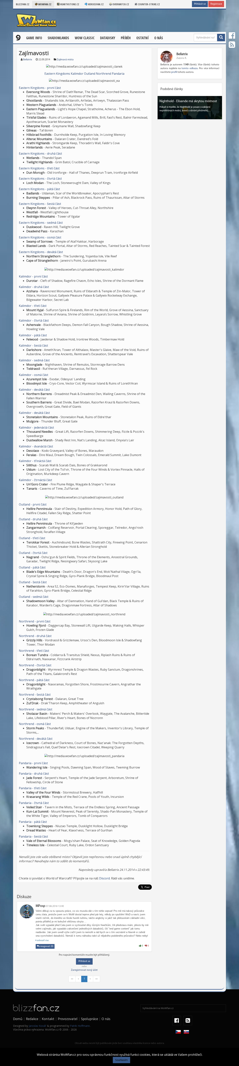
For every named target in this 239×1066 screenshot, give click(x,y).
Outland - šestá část (33, 582)
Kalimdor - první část (33, 276)
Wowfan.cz (44, 4)
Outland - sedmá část (33, 597)
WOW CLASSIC (84, 37)
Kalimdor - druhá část (34, 287)
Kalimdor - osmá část (33, 375)
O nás (158, 37)
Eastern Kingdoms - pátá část (39, 189)
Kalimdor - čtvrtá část (34, 320)
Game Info (34, 37)
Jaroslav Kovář (37, 1026)
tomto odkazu (189, 68)
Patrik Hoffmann (80, 1026)
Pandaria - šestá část (33, 836)
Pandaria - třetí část (32, 788)
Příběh (126, 37)
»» (96, 978)
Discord (104, 878)
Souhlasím (121, 1060)
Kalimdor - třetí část (32, 306)
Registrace (216, 4)
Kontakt (48, 1019)
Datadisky (107, 37)
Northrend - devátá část (35, 739)
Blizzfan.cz (22, 4)
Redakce (32, 1019)
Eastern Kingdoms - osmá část (40, 237)
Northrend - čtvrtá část (35, 665)
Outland (89, 74)
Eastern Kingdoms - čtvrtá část (40, 178)
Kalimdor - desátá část (34, 413)
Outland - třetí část (32, 538)
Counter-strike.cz (148, 4)
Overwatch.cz (120, 4)
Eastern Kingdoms (57, 74)
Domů (17, 1019)
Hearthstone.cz (69, 4)
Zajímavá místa (65, 59)
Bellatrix (27, 59)
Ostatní (142, 37)
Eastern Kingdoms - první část (40, 88)
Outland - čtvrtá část (33, 553)
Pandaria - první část (33, 763)
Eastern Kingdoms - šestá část (40, 204)
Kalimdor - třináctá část (35, 461)
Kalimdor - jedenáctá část (36, 427)
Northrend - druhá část (35, 636)
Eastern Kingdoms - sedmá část (41, 223)
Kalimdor (77, 74)
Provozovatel (67, 1019)
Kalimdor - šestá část (33, 345)
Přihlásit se (200, 4)
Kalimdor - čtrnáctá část (35, 480)
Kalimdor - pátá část (33, 335)
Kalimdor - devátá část (34, 390)
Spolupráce (89, 1019)
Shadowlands (58, 37)
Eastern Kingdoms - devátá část (41, 252)
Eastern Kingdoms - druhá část (40, 153)
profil (174, 72)
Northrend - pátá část (34, 680)
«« (72, 978)
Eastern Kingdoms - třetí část (39, 168)
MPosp (40, 906)
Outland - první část (32, 504)
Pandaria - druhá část (34, 773)
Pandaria (118, 74)
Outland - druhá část (33, 519)
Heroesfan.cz (95, 4)
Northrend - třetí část (34, 651)
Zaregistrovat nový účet (84, 970)
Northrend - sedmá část (35, 709)
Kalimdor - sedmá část (34, 360)
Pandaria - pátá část (33, 822)
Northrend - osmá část (35, 724)
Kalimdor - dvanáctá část (36, 446)
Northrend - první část (34, 621)
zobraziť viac (42, 940)
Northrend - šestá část (35, 694)
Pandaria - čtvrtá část (34, 803)
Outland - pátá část (32, 567)
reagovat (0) (46, 946)
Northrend (103, 74)
